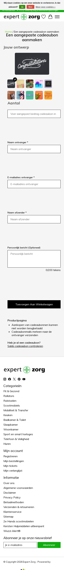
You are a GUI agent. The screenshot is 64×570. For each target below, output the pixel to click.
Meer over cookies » (45, 7)
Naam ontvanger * (18, 142)
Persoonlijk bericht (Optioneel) (24, 247)
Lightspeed (9, 564)
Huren (7, 443)
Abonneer (49, 545)
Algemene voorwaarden (18, 488)
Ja (22, 7)
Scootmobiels (11, 405)
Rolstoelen (9, 400)
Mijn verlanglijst (12, 470)
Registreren (10, 456)
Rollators (8, 396)
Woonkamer (10, 429)
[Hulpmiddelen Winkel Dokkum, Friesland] (21, 16)
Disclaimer (9, 492)
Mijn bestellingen (13, 461)
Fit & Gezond (11, 391)
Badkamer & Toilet (14, 420)
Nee (30, 7)
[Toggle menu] (57, 16)
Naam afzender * (17, 212)
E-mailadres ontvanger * (21, 177)
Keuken (7, 415)
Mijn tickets (10, 465)
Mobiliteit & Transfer (15, 410)
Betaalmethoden (13, 502)
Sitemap (8, 516)
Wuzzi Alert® (11, 531)
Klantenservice (12, 511)
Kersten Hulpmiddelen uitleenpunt (23, 526)
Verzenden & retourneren (18, 507)
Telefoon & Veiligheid (16, 439)
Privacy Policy (12, 497)
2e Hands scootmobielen (18, 521)
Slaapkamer (10, 424)
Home (8, 31)
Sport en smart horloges (18, 434)
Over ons (9, 483)
